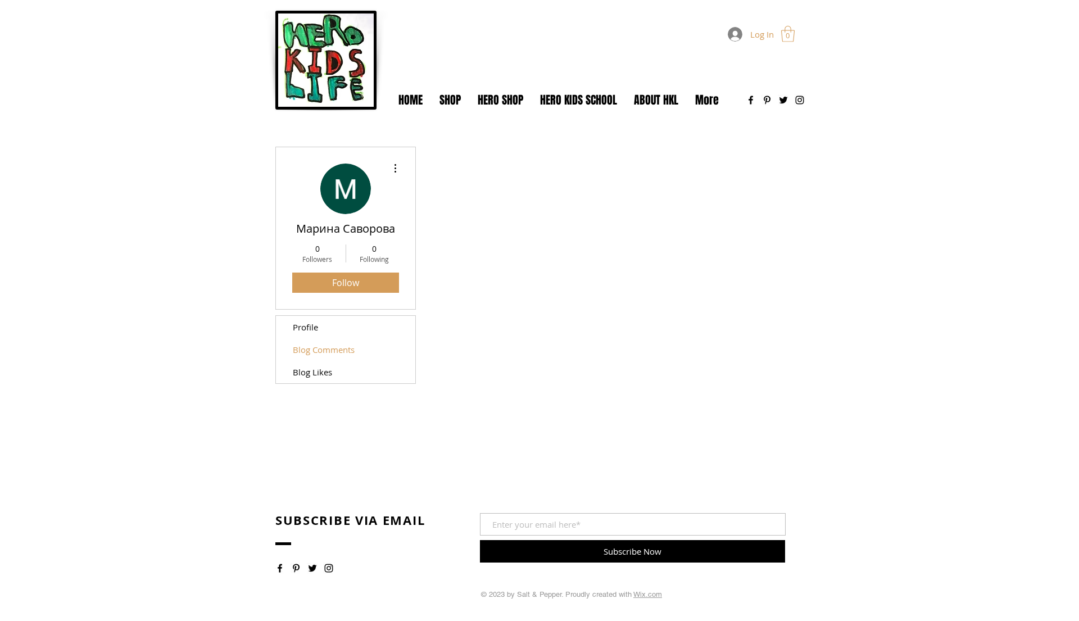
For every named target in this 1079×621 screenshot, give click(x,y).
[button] (788, 34)
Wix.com (647, 594)
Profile (305, 327)
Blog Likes (312, 372)
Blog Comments (324, 349)
